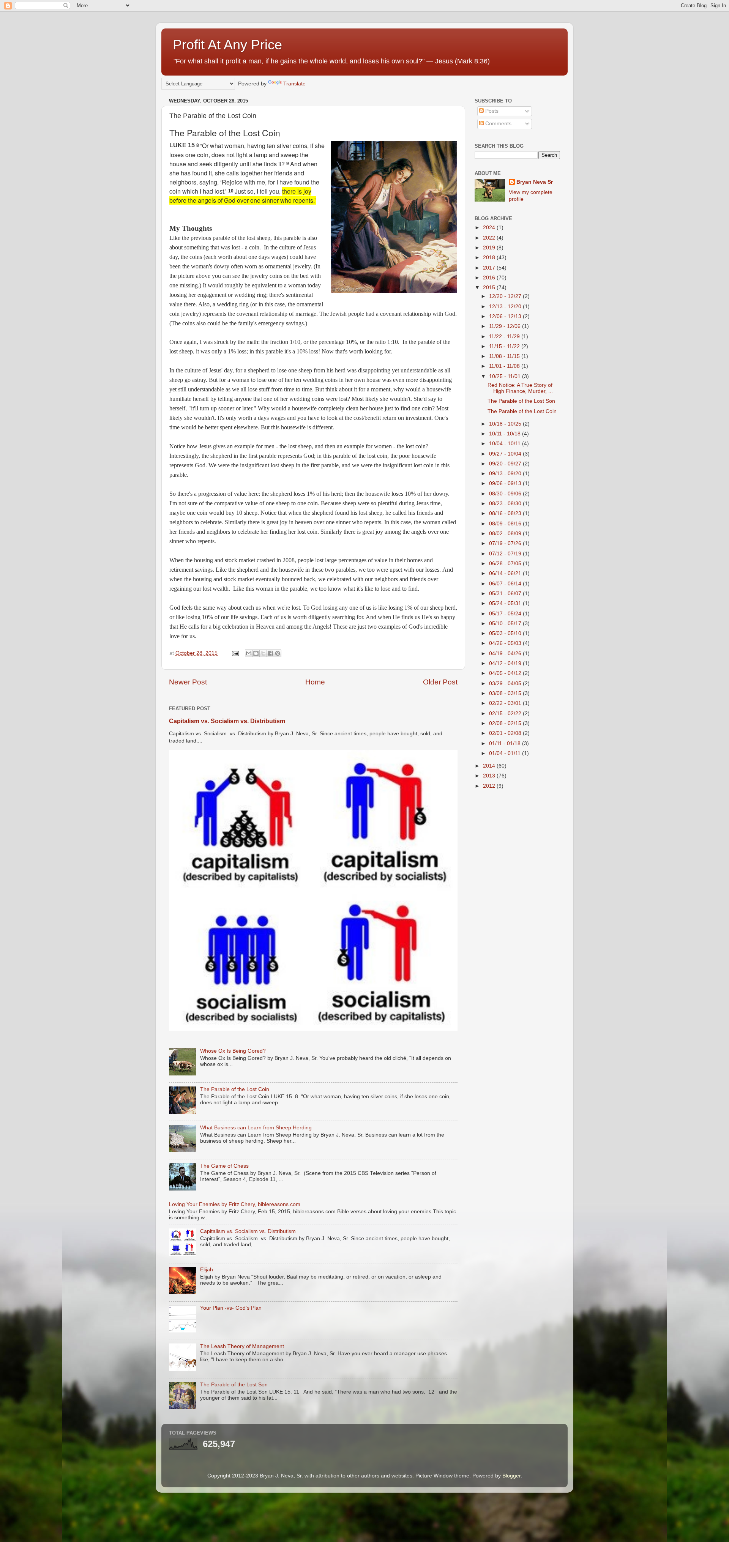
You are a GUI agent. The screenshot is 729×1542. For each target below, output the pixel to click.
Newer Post (188, 682)
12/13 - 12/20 (506, 306)
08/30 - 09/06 (506, 494)
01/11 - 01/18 (505, 743)
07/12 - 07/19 (506, 554)
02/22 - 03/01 (506, 703)
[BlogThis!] (256, 653)
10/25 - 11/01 (505, 376)
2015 (490, 287)
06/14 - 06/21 (506, 573)
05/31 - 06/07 (506, 593)
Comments (497, 123)
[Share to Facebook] (270, 653)
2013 (490, 776)
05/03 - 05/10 (506, 633)
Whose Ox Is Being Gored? (233, 1051)
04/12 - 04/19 (506, 663)
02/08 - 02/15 (506, 723)
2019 (490, 248)
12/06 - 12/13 (506, 316)
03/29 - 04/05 (506, 683)
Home (315, 682)
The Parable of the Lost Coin (234, 1089)
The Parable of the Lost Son (234, 1384)
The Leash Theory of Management (242, 1346)
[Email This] (248, 653)
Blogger (511, 1476)
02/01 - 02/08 (506, 733)
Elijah (206, 1269)
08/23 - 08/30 (506, 503)
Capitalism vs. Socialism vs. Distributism (227, 721)
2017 (490, 268)
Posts (491, 111)
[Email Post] (234, 653)
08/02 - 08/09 (506, 533)
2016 (490, 278)
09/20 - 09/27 (506, 464)
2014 (490, 766)
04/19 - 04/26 (506, 653)
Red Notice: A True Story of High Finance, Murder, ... (520, 388)
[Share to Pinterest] (277, 653)
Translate (294, 84)
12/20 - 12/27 (506, 296)
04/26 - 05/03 (506, 643)
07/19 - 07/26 (506, 543)
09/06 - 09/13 (506, 483)
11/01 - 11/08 (505, 366)
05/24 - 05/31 (506, 603)
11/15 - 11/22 (505, 346)
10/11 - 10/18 (505, 434)
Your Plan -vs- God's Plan (231, 1308)
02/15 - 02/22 (506, 713)
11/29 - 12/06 (505, 326)
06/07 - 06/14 (506, 584)
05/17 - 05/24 (506, 613)
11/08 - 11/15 (505, 356)
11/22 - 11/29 (505, 336)
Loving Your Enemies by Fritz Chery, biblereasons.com (234, 1204)
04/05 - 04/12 (506, 673)
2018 (490, 257)
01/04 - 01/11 (505, 753)
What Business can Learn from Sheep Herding (256, 1127)
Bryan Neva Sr (534, 182)
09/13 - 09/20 (506, 473)
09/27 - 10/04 (506, 454)
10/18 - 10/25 (506, 424)
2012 (490, 786)
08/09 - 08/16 (506, 524)
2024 (490, 227)
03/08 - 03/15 (506, 693)
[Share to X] (263, 653)
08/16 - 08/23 (506, 513)
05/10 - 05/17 (506, 623)
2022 (490, 238)
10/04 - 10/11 (505, 443)
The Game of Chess (224, 1166)
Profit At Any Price (227, 44)
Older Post (440, 682)
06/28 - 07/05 (506, 563)
